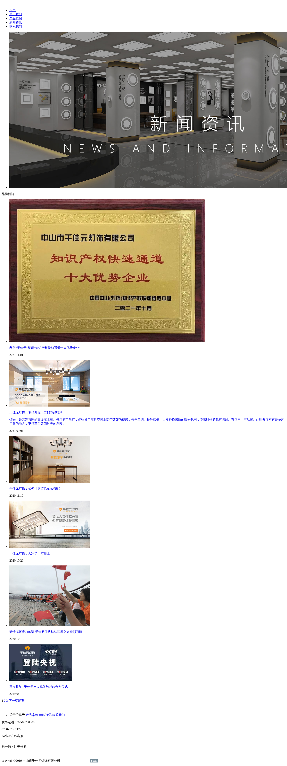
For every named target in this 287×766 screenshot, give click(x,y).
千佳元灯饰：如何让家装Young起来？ (35, 488)
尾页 (21, 700)
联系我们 (15, 26)
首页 (12, 10)
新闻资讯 (15, 22)
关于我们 (15, 14)
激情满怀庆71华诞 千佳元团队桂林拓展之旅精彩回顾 (45, 631)
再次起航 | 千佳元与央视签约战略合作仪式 (38, 686)
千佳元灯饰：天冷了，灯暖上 (29, 553)
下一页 (13, 700)
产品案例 (15, 18)
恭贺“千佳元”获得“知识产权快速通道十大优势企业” (44, 347)
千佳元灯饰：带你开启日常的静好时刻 (35, 412)
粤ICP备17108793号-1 (75, 760)
